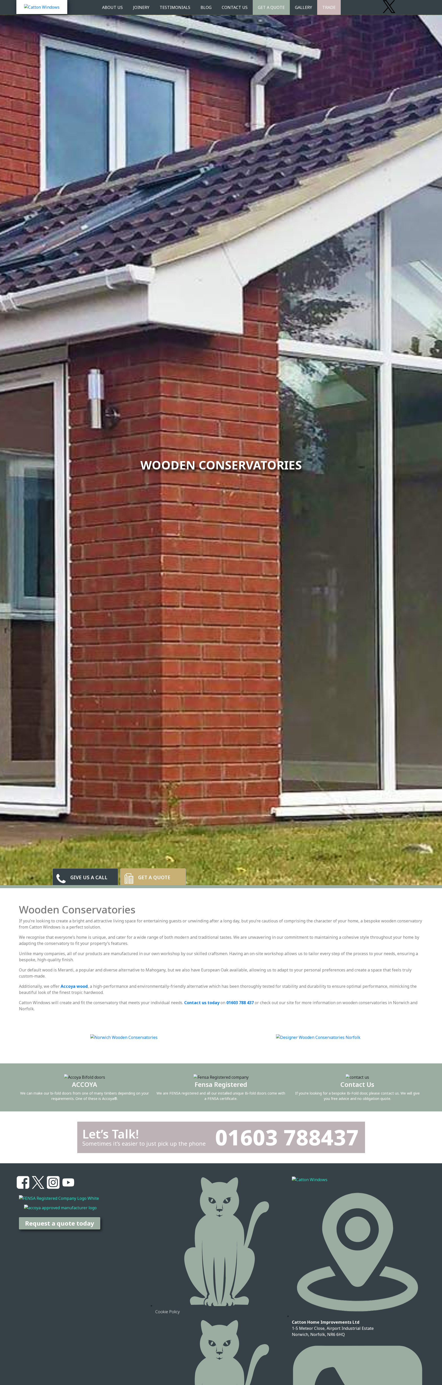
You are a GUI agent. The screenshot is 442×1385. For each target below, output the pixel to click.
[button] (21, 1037)
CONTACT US (235, 7)
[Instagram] (419, 6)
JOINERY (141, 7)
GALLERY (303, 7)
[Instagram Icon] (53, 1182)
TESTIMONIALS (175, 7)
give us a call (88, 877)
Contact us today (201, 1002)
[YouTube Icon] (68, 1182)
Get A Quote (271, 7)
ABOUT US (112, 7)
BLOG (206, 7)
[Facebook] (374, 6)
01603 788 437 (240, 1002)
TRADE (329, 7)
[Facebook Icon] (23, 1182)
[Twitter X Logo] (389, 6)
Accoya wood (74, 986)
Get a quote (154, 877)
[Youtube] (404, 6)
